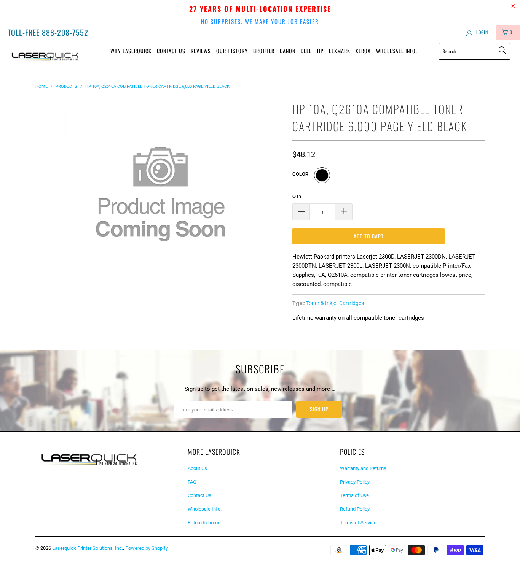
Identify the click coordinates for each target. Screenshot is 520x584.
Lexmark (339, 51)
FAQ (192, 482)
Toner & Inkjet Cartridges (335, 303)
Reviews (201, 51)
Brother (263, 51)
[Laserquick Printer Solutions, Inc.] (45, 55)
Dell (306, 51)
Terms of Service (358, 522)
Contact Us (171, 51)
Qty (297, 196)
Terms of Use (354, 495)
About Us (197, 468)
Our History (232, 51)
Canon (287, 51)
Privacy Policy (355, 482)
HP (320, 51)
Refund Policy (355, 509)
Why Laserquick (131, 51)
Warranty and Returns (363, 468)
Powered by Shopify (146, 548)
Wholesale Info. (396, 51)
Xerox (363, 51)
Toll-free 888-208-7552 (48, 32)
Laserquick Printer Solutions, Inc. (87, 548)
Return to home (204, 522)
